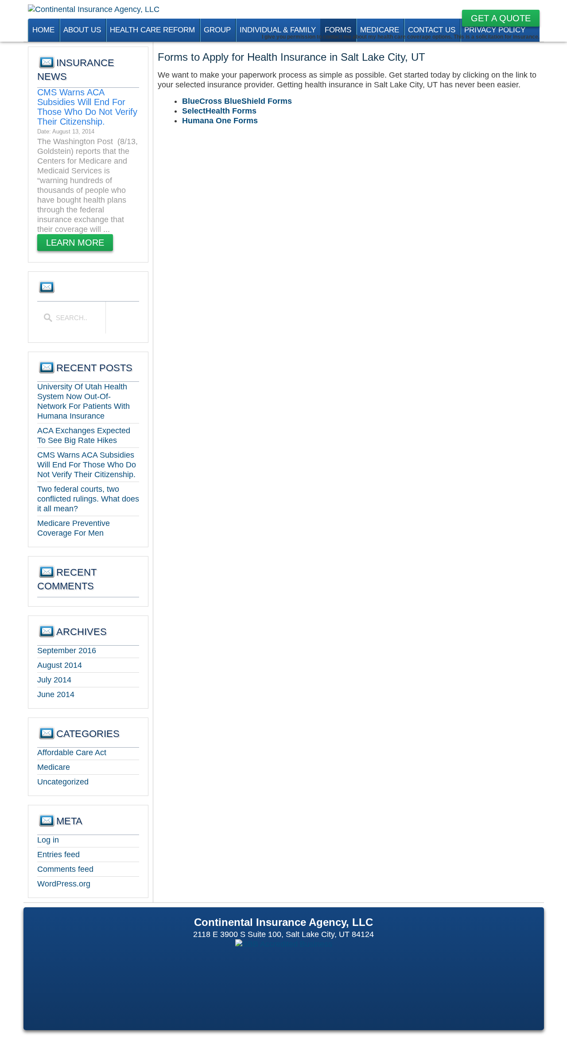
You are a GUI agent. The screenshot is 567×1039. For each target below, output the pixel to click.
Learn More (75, 242)
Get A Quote (501, 18)
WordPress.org (63, 883)
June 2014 (55, 694)
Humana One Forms (220, 120)
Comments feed (65, 869)
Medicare (53, 767)
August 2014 (59, 665)
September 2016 (66, 650)
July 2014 (54, 679)
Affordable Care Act (71, 752)
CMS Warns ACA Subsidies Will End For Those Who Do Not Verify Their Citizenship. (87, 106)
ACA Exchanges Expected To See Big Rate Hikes (83, 435)
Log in (48, 839)
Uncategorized (63, 781)
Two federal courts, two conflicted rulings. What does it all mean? (88, 499)
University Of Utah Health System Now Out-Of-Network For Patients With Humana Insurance (83, 401)
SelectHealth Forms (219, 110)
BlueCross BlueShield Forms (237, 101)
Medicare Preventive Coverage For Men (73, 528)
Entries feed (58, 854)
